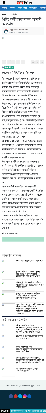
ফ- (37, 62)
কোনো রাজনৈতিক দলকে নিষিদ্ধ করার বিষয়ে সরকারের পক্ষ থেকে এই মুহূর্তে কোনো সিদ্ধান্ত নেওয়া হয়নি (30, 360)
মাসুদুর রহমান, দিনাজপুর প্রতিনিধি (19, 30)
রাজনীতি (13, 14)
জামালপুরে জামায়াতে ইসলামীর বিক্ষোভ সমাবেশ (27, 369)
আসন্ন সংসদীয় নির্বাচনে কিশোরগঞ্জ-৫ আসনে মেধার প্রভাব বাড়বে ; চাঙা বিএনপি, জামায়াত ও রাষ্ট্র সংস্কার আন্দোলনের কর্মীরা (29, 328)
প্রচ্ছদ (4, 14)
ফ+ (32, 62)
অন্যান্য (4, 8)
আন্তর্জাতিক (33, 8)
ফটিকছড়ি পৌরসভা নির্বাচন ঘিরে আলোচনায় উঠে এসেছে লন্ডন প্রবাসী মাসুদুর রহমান (30, 284)
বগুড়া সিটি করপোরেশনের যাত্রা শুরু (29, 261)
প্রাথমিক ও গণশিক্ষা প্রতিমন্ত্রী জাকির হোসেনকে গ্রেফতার (29, 337)
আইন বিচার (22, 8)
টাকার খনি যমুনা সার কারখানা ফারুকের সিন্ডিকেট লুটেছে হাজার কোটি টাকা (29, 349)
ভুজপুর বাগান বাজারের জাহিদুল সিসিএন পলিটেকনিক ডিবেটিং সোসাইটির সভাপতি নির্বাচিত (28, 295)
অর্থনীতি (12, 8)
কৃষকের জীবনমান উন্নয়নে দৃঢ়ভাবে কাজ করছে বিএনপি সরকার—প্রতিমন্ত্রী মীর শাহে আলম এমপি (29, 274)
